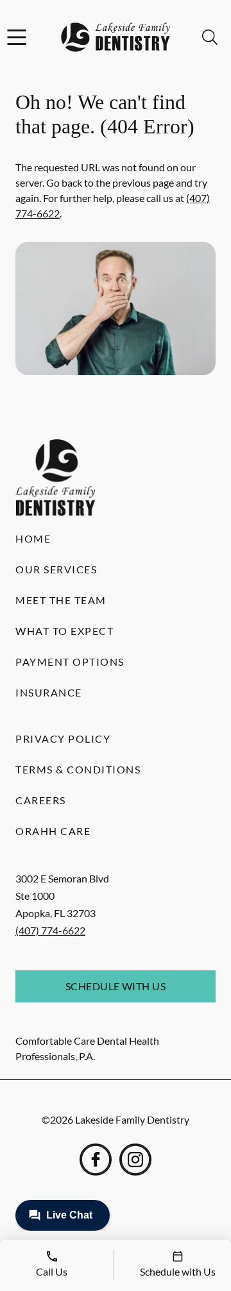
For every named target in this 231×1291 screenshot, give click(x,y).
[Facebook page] (96, 1159)
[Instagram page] (135, 1159)
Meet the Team (61, 600)
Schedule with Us (115, 986)
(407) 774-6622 (50, 930)
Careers (40, 800)
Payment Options (69, 661)
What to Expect (64, 631)
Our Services (56, 569)
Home (33, 538)
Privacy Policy (62, 738)
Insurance (48, 692)
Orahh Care (52, 831)
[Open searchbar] (210, 37)
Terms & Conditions (78, 769)
